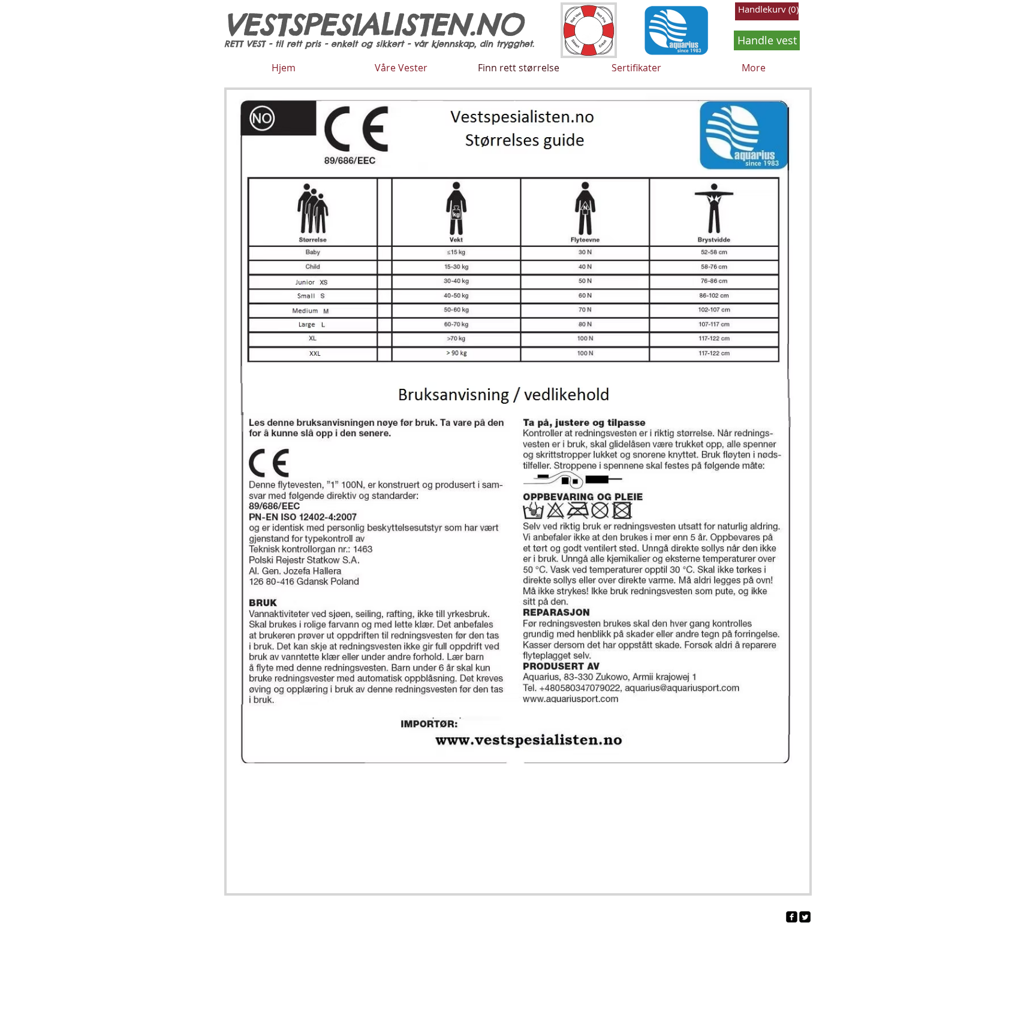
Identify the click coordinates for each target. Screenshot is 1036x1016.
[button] (767, 10)
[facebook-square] (791, 917)
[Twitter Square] (805, 917)
